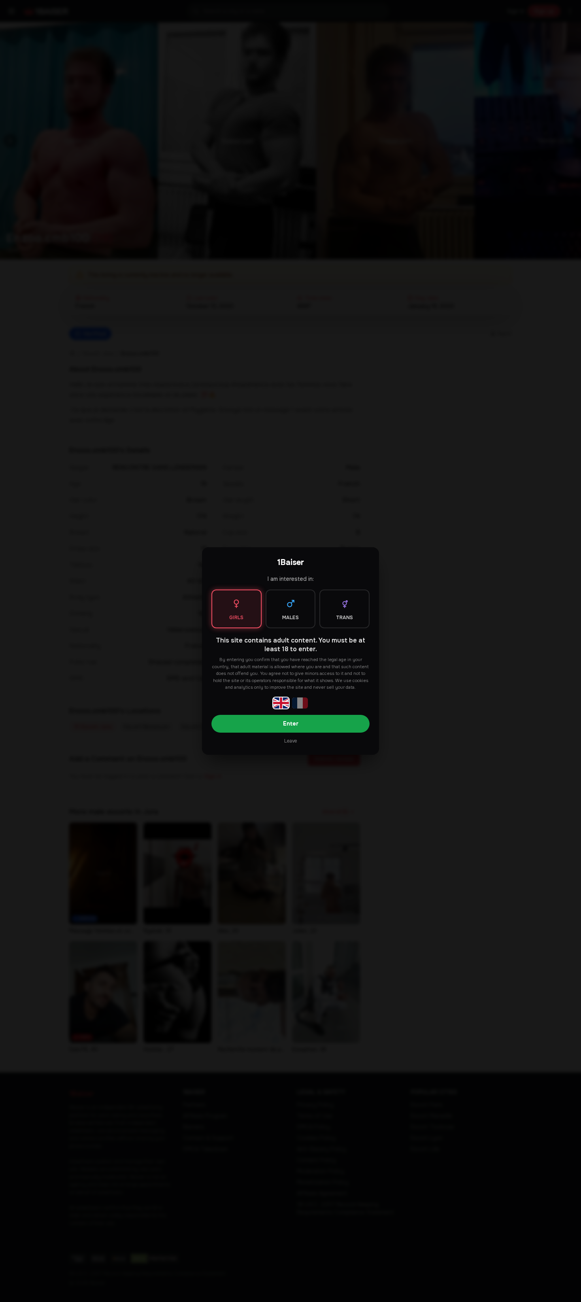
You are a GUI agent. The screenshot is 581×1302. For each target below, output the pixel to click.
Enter (290, 723)
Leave (290, 741)
